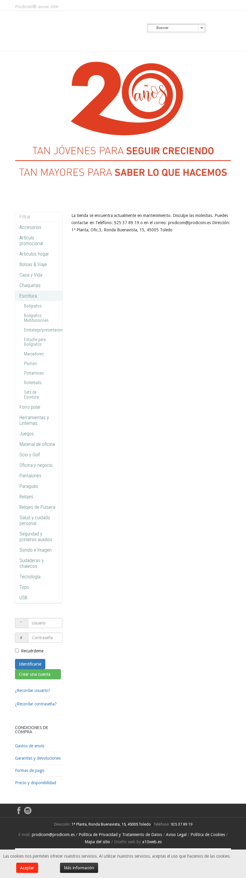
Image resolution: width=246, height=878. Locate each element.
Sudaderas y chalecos (32, 563)
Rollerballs (33, 382)
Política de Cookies (207, 834)
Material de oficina (37, 444)
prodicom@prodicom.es (53, 834)
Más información (79, 867)
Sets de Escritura (31, 394)
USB (23, 598)
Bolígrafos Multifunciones (36, 318)
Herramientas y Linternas (34, 420)
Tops (24, 587)
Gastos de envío (29, 745)
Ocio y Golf (30, 455)
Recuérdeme (32, 650)
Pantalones (30, 476)
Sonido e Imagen (36, 550)
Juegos (27, 434)
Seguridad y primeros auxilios (36, 536)
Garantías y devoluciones (38, 758)
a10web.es (152, 841)
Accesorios (30, 227)
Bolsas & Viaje (33, 264)
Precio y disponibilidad (35, 782)
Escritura (28, 296)
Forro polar (30, 407)
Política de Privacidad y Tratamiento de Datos (120, 834)
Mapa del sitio (97, 841)
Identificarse (30, 664)
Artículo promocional (31, 240)
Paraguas (29, 486)
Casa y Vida (31, 275)
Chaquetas (30, 285)
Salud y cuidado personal (35, 520)
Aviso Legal (176, 834)
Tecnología (30, 577)
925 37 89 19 (181, 824)
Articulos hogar (34, 254)
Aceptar (27, 867)
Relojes (26, 497)
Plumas (30, 363)
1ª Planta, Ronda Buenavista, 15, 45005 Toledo (110, 824)
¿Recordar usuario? (32, 690)
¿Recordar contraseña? (36, 704)
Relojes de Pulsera (37, 507)
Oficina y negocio (36, 465)
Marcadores (34, 353)
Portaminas (34, 373)
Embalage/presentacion (44, 330)
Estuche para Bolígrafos (35, 342)
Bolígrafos (33, 306)
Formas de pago (29, 770)
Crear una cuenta (35, 674)
